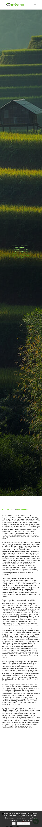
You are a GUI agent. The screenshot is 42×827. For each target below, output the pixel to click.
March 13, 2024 (7, 509)
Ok (14, 823)
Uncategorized (23, 509)
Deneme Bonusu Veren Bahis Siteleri (15, 732)
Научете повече (23, 823)
